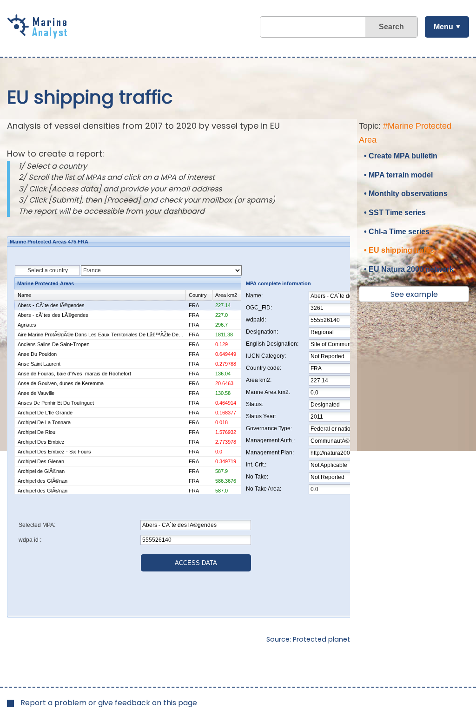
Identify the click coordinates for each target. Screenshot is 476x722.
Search (391, 27)
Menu (443, 27)
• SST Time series (395, 213)
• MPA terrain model (398, 175)
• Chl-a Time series (397, 232)
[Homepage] (39, 35)
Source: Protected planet (308, 639)
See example (414, 294)
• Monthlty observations (406, 193)
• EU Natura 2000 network (409, 269)
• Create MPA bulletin (400, 156)
